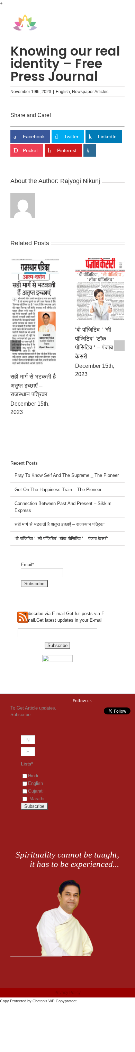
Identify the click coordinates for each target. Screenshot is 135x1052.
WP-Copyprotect (62, 1001)
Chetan (39, 1001)
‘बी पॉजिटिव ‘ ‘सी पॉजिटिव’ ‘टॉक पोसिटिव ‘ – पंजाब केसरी (61, 538)
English (63, 91)
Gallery (35, 312)
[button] (15, 345)
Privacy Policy (67, 992)
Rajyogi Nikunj (80, 180)
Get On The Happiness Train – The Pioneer (58, 489)
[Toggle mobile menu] (122, 17)
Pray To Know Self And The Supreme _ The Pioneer (67, 475)
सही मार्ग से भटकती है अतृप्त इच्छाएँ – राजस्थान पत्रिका (33, 385)
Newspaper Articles (90, 91)
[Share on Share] (89, 150)
